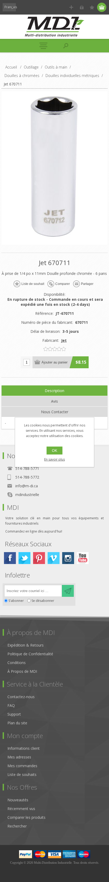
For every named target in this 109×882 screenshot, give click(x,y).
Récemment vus (21, 808)
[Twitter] (24, 558)
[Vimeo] (54, 558)
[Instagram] (68, 558)
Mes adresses (19, 757)
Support (14, 714)
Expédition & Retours (25, 645)
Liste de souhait (32, 284)
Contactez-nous (21, 696)
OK (54, 450)
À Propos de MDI (22, 671)
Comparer (62, 284)
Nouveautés (17, 799)
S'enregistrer (71, 7)
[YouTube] (83, 558)
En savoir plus (54, 459)
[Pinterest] (39, 558)
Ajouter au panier (54, 362)
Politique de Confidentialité (30, 653)
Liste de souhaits (22, 774)
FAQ (11, 705)
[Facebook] (10, 558)
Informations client (23, 748)
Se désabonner (42, 600)
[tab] (54, 390)
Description (54, 390)
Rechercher (17, 826)
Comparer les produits (26, 817)
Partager (87, 284)
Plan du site (17, 722)
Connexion (81, 7)
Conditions (16, 662)
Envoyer (68, 591)
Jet (64, 340)
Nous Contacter (54, 411)
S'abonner (16, 600)
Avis (54, 401)
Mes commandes (22, 765)
